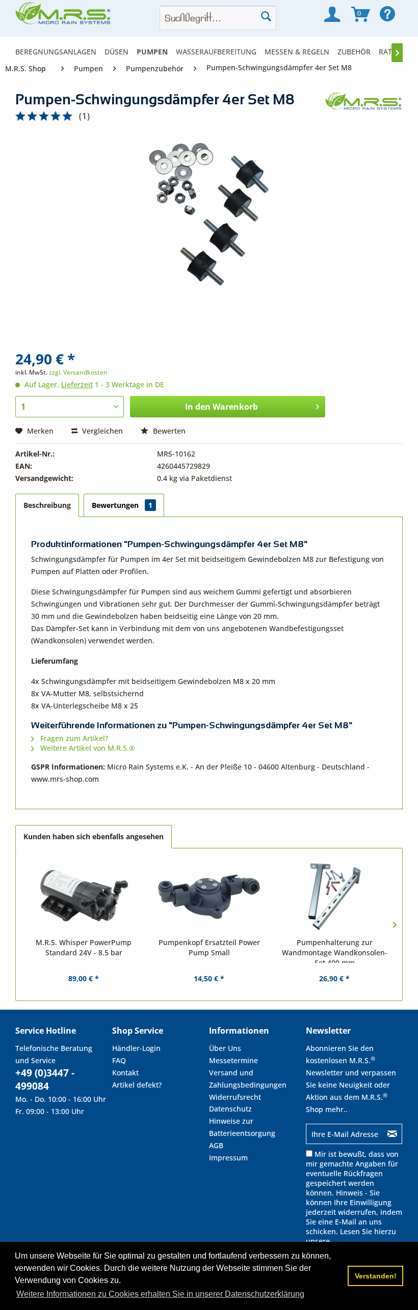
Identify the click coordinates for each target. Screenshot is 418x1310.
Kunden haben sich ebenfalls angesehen (93, 836)
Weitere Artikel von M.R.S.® (86, 748)
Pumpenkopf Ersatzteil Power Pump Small (209, 947)
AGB (216, 1145)
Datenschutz (230, 1109)
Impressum (228, 1157)
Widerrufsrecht (235, 1097)
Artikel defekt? (137, 1085)
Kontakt (125, 1072)
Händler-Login (136, 1048)
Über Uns (225, 1048)
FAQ (119, 1060)
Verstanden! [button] (376, 1276)
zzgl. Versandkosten (78, 372)
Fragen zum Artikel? (73, 738)
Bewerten (168, 431)
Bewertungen (122, 505)
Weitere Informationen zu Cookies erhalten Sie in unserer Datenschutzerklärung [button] (160, 1294)
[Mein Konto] (332, 14)
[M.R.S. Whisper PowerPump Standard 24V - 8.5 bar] (84, 896)
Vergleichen (101, 431)
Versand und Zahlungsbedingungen (247, 1079)
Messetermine (233, 1060)
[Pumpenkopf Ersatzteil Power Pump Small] (209, 896)
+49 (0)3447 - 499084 (44, 1079)
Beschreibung (47, 505)
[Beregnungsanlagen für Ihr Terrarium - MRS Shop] (63, 16)
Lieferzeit (77, 384)
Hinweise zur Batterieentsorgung (242, 1127)
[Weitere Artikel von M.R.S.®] (364, 110)
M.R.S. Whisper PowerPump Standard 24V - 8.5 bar (84, 947)
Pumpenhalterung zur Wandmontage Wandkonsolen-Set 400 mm (334, 950)
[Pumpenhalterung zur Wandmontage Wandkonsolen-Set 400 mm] (334, 896)
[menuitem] (57, 52)
